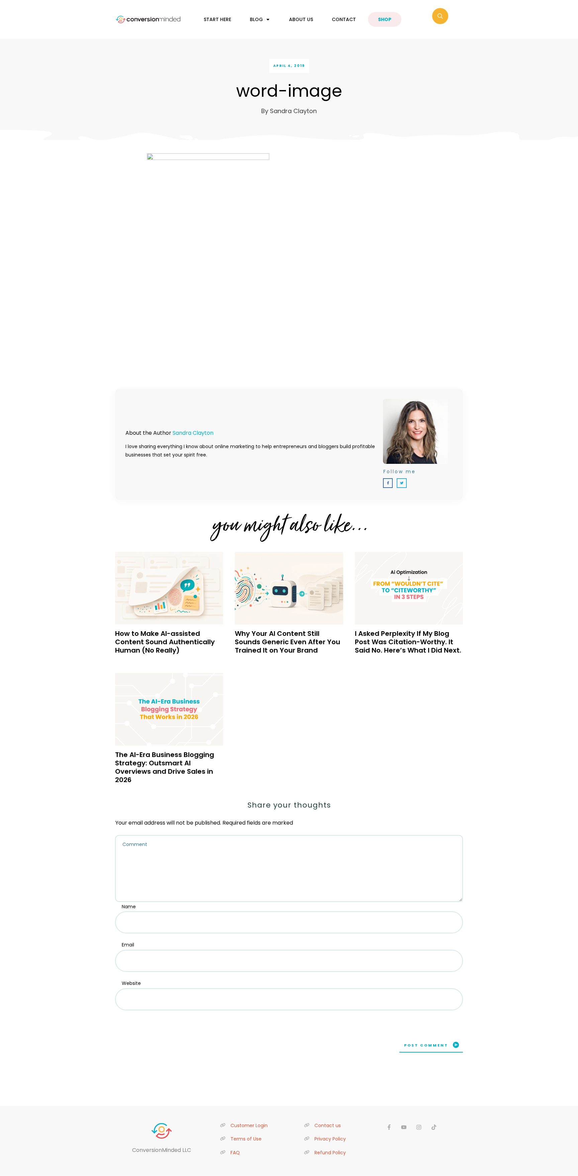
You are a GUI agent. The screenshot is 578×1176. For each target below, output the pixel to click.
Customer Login (249, 1125)
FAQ (235, 1152)
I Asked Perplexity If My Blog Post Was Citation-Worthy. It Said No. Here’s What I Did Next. (408, 642)
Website (131, 983)
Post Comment (426, 1045)
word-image (289, 91)
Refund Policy (330, 1152)
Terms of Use (246, 1139)
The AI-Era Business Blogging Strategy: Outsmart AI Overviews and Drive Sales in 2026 (164, 767)
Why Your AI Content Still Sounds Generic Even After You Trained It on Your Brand (287, 642)
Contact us (327, 1125)
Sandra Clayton (193, 433)
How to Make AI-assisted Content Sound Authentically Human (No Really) (165, 642)
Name (129, 906)
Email (128, 944)
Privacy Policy (330, 1139)
